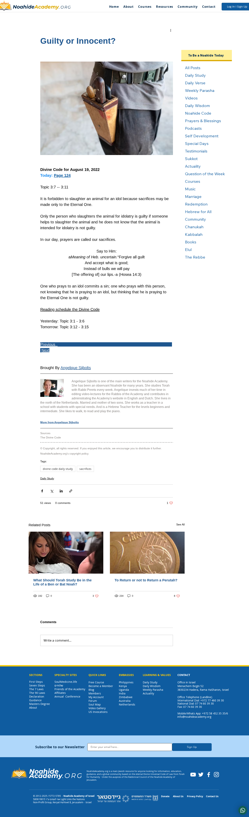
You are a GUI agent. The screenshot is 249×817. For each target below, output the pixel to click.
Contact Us (212, 796)
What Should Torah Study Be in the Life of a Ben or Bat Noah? (62, 582)
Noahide (23, 7)
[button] (128, 7)
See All (180, 524)
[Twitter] (200, 774)
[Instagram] (216, 774)
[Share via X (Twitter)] (51, 491)
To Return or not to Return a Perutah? (146, 580)
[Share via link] (71, 491)
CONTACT (183, 675)
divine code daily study (58, 469)
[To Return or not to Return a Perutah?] (147, 553)
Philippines (126, 682)
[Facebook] (208, 774)
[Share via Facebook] (42, 491)
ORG (65, 7)
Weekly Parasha (153, 690)
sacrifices (85, 469)
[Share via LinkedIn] (61, 491)
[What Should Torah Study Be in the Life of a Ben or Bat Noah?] (66, 553)
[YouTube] (193, 774)
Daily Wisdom (151, 686)
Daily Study (47, 478)
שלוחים (58, 685)
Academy (46, 7)
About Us (178, 796)
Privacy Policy (195, 796)
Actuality (148, 693)
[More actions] (170, 30)
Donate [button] (165, 796)
